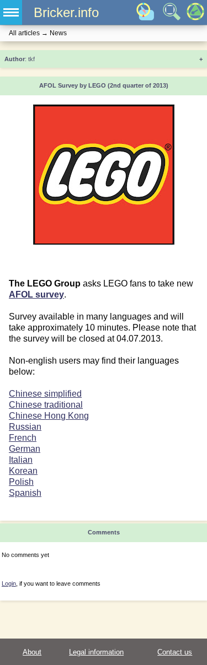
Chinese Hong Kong (49, 415)
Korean (23, 470)
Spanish (25, 493)
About (32, 652)
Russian (25, 426)
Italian (21, 459)
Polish (21, 481)
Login (9, 583)
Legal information (96, 652)
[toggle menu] (11, 12)
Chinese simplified (45, 393)
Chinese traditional (46, 404)
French (22, 437)
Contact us (174, 652)
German (24, 448)
